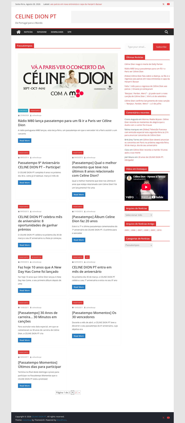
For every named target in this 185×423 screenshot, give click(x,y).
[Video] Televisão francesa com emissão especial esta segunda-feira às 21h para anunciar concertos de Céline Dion (146, 132)
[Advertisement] (120, 17)
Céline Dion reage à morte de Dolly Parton (144, 64)
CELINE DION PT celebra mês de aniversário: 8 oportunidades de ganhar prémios (40, 223)
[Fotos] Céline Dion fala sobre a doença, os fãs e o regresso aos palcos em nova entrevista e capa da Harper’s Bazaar (77, 5)
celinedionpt (36, 115)
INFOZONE (42, 32)
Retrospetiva (36, 257)
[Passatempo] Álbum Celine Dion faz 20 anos (93, 218)
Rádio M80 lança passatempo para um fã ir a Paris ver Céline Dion (65, 122)
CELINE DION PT (35, 16)
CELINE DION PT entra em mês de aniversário (92, 269)
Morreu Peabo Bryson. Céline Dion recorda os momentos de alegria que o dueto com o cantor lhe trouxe (147, 122)
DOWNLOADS (57, 32)
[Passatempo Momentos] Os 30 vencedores (94, 314)
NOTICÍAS (28, 32)
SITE (69, 32)
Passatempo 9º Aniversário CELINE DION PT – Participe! (39, 164)
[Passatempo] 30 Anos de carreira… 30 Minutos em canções (38, 316)
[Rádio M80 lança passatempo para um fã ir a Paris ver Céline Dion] (68, 81)
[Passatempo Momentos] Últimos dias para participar (39, 364)
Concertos (23, 111)
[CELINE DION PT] (18, 32)
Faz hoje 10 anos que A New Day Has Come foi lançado (39, 269)
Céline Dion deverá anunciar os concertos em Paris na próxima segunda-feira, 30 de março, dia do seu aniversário (147, 142)
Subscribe (161, 46)
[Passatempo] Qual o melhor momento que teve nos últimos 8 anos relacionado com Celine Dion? (94, 169)
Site (87, 257)
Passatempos (35, 111)
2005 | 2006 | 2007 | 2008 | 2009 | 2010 (143, 230)
